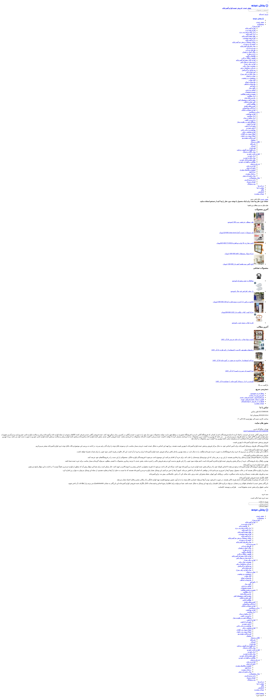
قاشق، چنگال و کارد (249, 58)
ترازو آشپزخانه (250, 40)
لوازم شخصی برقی (249, 132)
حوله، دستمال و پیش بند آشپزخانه (244, 42)
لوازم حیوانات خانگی (248, 110)
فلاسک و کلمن (251, 56)
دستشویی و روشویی (248, 78)
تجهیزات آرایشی (250, 126)
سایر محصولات (254, 178)
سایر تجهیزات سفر (249, 176)
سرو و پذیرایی (251, 48)
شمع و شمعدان (250, 92)
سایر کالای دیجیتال (249, 152)
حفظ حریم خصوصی (257, 393)
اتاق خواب (252, 80)
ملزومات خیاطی (250, 84)
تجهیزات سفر (251, 168)
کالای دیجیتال (255, 142)
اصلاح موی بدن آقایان (248, 134)
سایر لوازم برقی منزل (248, 74)
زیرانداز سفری (250, 174)
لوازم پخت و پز (250, 30)
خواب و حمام (251, 76)
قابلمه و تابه (243, 526)
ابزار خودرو (252, 156)
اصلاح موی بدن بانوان (248, 136)
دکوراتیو (253, 86)
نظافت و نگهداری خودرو (247, 162)
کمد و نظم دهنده (250, 106)
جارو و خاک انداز (250, 98)
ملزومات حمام (250, 82)
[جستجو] (267, 12)
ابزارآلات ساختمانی (249, 108)
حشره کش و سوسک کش (247, 100)
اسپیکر (253, 146)
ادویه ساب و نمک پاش (248, 62)
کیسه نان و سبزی (249, 44)
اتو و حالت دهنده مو (249, 138)
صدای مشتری (259, 194)
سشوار (253, 140)
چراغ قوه (252, 172)
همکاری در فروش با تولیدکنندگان (252, 401)
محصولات (260, 24)
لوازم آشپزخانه (250, 28)
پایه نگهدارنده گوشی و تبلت (246, 150)
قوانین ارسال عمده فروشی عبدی (252, 399)
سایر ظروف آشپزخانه (248, 46)
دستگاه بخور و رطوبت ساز (246, 122)
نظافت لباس (251, 104)
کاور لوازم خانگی (250, 102)
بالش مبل (252, 88)
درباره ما (261, 186)
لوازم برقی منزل (250, 64)
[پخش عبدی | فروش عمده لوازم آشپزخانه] (258, 20)
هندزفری (252, 148)
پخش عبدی (260, 22)
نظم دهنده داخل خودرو (248, 160)
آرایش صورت (251, 128)
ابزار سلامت (251, 116)
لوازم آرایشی (251, 124)
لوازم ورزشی (251, 166)
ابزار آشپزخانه (251, 34)
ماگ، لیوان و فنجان (249, 52)
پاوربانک (253, 144)
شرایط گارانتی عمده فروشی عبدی (252, 397)
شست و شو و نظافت (248, 94)
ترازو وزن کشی (250, 120)
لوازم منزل (256, 26)
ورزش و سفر (255, 164)
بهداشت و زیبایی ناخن (248, 130)
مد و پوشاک (251, 184)
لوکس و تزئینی (250, 90)
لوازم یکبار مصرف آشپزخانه (246, 60)
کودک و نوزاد (251, 182)
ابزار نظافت (251, 96)
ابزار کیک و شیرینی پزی (247, 32)
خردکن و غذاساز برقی (248, 68)
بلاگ (262, 190)
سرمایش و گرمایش (249, 70)
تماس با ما (260, 188)
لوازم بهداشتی (251, 114)
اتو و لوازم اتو (251, 72)
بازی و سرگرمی (250, 180)
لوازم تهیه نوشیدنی (249, 38)
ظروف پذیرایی (250, 50)
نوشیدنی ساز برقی (249, 66)
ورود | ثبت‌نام (263, 14)
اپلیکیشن (261, 192)
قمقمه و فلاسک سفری (248, 170)
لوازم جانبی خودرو (253, 154)
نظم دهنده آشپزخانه (249, 36)
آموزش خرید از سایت (256, 395)
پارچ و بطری (251, 54)
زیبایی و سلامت (254, 112)
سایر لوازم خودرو (249, 158)
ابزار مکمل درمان (249, 118)
